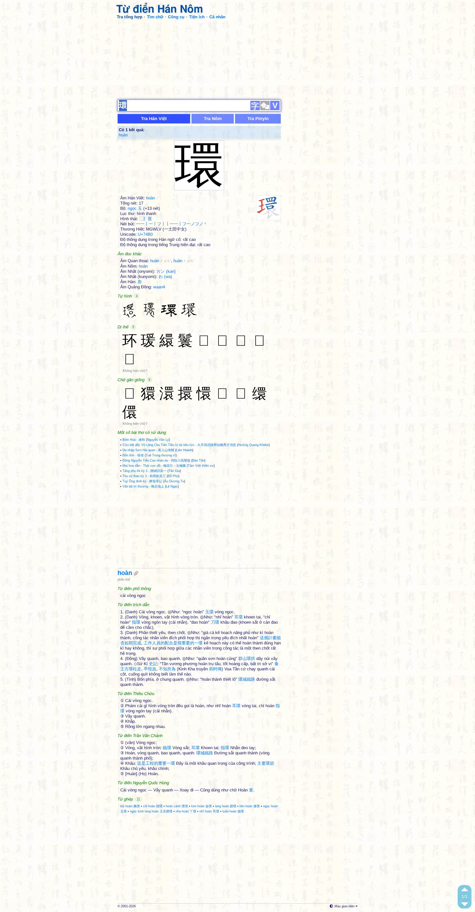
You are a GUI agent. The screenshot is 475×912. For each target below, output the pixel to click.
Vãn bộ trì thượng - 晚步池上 (143, 486)
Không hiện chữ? (135, 371)
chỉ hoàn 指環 (153, 806)
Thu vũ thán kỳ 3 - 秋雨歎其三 (144, 476)
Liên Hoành (184, 450)
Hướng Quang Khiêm (253, 445)
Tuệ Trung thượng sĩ (161, 455)
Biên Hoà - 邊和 (133, 440)
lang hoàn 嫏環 (225, 806)
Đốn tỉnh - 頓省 (133, 455)
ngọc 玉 (135, 208)
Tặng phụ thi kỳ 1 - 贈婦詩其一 (144, 471)
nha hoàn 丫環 (186, 811)
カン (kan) (166, 271)
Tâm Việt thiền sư (201, 465)
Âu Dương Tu (174, 481)
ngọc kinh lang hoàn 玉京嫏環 (151, 811)
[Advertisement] (237, 59)
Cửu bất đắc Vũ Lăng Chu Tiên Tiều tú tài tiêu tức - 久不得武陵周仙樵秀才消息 (179, 445)
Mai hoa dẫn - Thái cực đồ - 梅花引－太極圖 (154, 465)
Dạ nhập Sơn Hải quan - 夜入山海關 (148, 450)
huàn (183, 260)
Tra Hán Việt (154, 118)
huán (160, 260)
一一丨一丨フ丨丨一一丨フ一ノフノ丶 (172, 224)
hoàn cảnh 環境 (177, 806)
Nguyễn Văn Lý (158, 440)
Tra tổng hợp (129, 17)
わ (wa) (165, 276)
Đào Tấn (198, 460)
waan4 (159, 287)
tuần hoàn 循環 (233, 811)
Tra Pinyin (258, 118)
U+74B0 (145, 234)
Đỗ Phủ (173, 476)
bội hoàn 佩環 (130, 806)
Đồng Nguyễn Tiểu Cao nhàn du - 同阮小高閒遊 (156, 460)
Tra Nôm (213, 118)
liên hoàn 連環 (249, 806)
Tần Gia (174, 471)
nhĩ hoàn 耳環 (209, 811)
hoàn (123, 135)
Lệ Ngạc (172, 486)
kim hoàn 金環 (201, 806)
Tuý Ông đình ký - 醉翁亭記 (142, 481)
